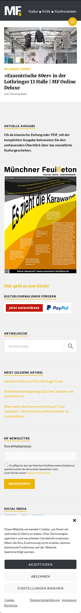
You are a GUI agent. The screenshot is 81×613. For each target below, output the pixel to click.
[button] (74, 520)
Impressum (69, 600)
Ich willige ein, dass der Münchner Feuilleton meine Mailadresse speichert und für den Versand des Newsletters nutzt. (39, 469)
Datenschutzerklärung (45, 600)
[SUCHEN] (70, 346)
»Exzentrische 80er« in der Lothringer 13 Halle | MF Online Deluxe (40, 81)
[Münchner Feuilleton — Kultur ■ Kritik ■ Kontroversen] (40, 11)
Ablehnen (40, 576)
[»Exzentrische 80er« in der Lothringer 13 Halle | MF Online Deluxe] (40, 45)
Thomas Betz (18, 94)
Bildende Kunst (17, 69)
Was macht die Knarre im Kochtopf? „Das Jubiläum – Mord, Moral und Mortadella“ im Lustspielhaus (36, 411)
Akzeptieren (40, 564)
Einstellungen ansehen (40, 588)
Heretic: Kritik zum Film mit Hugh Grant (33, 381)
